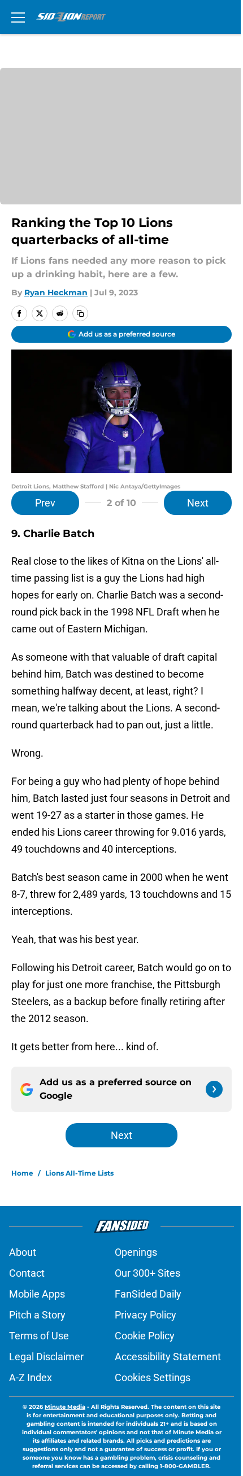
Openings (136, 1252)
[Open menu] (18, 17)
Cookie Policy (145, 1336)
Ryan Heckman (56, 292)
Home (22, 1173)
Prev (45, 503)
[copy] (80, 313)
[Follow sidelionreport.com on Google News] (214, 1089)
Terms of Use (39, 1336)
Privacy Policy (145, 1315)
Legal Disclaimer (46, 1357)
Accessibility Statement (168, 1357)
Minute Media (65, 1407)
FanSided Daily (148, 1294)
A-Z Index (30, 1377)
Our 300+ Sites (147, 1273)
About (22, 1252)
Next (198, 503)
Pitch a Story (37, 1315)
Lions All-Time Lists (79, 1173)
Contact (27, 1273)
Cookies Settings (152, 1377)
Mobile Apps (37, 1294)
